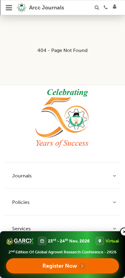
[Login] (116, 7)
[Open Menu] (9, 7)
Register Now (59, 266)
